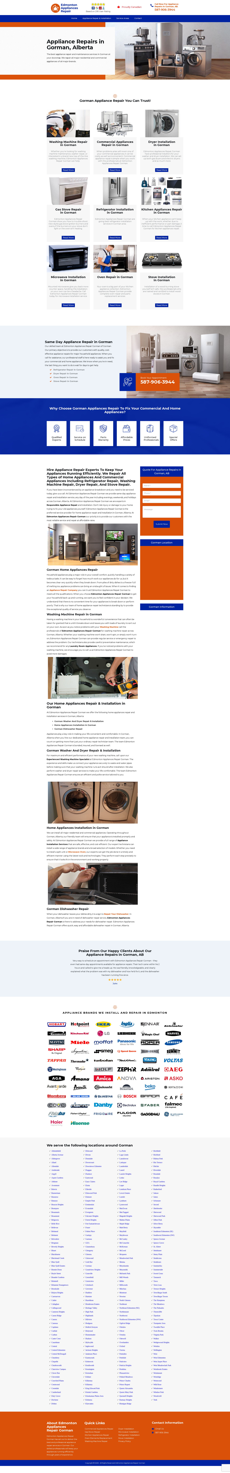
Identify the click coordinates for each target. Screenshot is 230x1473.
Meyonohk (123, 1270)
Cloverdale (55, 1377)
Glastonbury (90, 1247)
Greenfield (89, 1277)
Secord (156, 1205)
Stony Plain (157, 1254)
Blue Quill (55, 1262)
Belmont (54, 1235)
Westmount (157, 1373)
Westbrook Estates (160, 1369)
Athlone (54, 1182)
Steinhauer (157, 1250)
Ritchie (156, 1166)
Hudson (88, 1339)
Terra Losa (157, 1285)
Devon (88, 1155)
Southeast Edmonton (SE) (163, 1231)
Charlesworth (56, 1365)
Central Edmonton (58, 1350)
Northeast (123, 1304)
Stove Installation (126, 1438)
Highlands (89, 1316)
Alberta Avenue (57, 1155)
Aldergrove (55, 1159)
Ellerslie (88, 1189)
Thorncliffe (157, 1312)
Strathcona (157, 1258)
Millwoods (123, 1285)
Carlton (54, 1335)
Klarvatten (89, 1404)
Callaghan (55, 1304)
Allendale (55, 1166)
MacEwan (123, 1208)
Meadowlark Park (126, 1258)
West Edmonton (159, 1358)
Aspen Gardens (57, 1178)
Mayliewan (123, 1235)
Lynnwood (123, 1205)
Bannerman (55, 1193)
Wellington (157, 1350)
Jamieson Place (91, 1354)
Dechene (54, 1400)
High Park (89, 1312)
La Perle (122, 1151)
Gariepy (88, 1235)
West (155, 1354)
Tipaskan (156, 1316)
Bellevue (54, 1228)
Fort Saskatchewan (92, 1224)
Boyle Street (56, 1273)
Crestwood (55, 1385)
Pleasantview (124, 1373)
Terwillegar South (160, 1293)
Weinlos (156, 1346)
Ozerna (122, 1350)
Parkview (123, 1362)
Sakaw (156, 1193)
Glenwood (89, 1258)
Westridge (157, 1377)
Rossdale (156, 1174)
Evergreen (89, 1212)
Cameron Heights (58, 1312)
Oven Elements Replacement (98, 1438)
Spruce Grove (158, 1243)
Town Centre (158, 1319)
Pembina (122, 1369)
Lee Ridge (123, 1182)
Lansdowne (123, 1159)
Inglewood (89, 1346)
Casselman (55, 1342)
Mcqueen (122, 1254)
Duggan (88, 1170)
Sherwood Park (159, 1216)
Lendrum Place (125, 1189)
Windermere (158, 1388)
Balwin (54, 1189)
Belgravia (55, 1220)
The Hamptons (159, 1300)
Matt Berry (123, 1228)
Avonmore (55, 1185)
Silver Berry (158, 1224)
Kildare (88, 1377)
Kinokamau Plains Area (94, 1396)
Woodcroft (157, 1396)
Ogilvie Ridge (124, 1323)
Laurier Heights (125, 1174)
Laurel (121, 1170)
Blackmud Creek (57, 1258)
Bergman (54, 1243)
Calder (53, 1300)
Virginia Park (158, 1335)
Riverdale (157, 1170)
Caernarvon (55, 1296)
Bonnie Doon (56, 1270)
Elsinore (88, 1197)
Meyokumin (124, 1266)
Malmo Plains (124, 1220)
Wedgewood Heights (161, 1342)
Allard (53, 1162)
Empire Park (90, 1201)
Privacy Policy (124, 1441)
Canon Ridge (56, 1316)
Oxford (122, 1346)
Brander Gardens (57, 1277)
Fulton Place (90, 1231)
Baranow (54, 1197)
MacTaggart (124, 1212)
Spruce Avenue (159, 1239)
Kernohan (89, 1373)
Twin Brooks (158, 1331)
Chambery (55, 1358)
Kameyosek (89, 1358)
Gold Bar (88, 1262)
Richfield (156, 1151)
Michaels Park (124, 1273)
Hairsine (88, 1296)
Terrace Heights (159, 1289)
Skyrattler (157, 1228)
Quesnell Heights (125, 1396)
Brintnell (54, 1281)
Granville (88, 1273)
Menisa (122, 1262)
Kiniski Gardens (91, 1392)
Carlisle (54, 1331)
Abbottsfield (56, 1151)
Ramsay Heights (125, 1400)
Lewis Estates (124, 1193)
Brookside (55, 1289)
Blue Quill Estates (58, 1266)
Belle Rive (55, 1224)
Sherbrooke (157, 1208)
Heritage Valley (91, 1308)
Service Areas (122, 18)
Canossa (54, 1323)
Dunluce (88, 1174)
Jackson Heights (91, 1350)
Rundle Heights (159, 1185)
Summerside (158, 1270)
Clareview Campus (58, 1369)
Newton (122, 1296)
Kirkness (88, 1400)
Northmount (124, 1312)
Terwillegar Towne (160, 1296)
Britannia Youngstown (59, 1285)
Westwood (157, 1381)
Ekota (87, 1185)
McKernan (123, 1247)
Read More (68, 170)
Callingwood (56, 1308)
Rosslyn (156, 1178)
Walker (156, 1339)
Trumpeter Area (159, 1323)
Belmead (54, 1231)
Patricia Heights (125, 1365)
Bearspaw (55, 1208)
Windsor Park (158, 1392)
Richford (156, 1155)
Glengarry (89, 1250)
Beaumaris (55, 1212)
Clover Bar (55, 1373)
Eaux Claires (90, 1182)
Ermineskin (89, 1205)
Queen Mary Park (126, 1392)
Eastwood (89, 1178)
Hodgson (88, 1323)
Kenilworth (89, 1365)
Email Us (159, 1429)
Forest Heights (90, 1220)
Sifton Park (157, 1220)
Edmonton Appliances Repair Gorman (130, 1463)
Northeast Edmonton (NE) (129, 1308)
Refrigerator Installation (129, 1435)
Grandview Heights (92, 1270)
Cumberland (56, 1392)
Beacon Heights (57, 1205)
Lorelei (122, 1197)
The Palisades (158, 1308)
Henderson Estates (92, 1304)
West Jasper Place (160, 1362)
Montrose (123, 1293)
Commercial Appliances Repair (99, 1429)
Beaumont (55, 1216)
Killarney (88, 1385)
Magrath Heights (125, 1216)
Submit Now (162, 524)
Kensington (89, 1369)
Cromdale (55, 1388)
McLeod (122, 1250)
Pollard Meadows (126, 1377)
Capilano (54, 1327)
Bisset (53, 1250)
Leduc (121, 1178)
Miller (121, 1281)
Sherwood (157, 1212)
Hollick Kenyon (91, 1327)
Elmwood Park (91, 1193)
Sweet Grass (158, 1273)
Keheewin (89, 1362)
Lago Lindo (123, 1155)
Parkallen (122, 1354)
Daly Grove (55, 1396)
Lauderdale (123, 1166)
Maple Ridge (124, 1224)
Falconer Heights (91, 1216)
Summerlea (157, 1266)
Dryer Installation (126, 1429)
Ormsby (122, 1335)
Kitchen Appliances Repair (97, 1435)
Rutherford (157, 1189)
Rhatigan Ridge (125, 1404)
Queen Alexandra (126, 1388)
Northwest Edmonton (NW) (130, 1319)
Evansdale (89, 1208)
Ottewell (122, 1339)
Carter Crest (55, 1339)
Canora (54, 1319)
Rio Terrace (157, 1162)
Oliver (121, 1331)
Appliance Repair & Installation (97, 18)
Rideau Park (158, 1159)
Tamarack (157, 1277)
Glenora (88, 1254)
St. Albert (157, 1247)
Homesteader (90, 1335)
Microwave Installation (128, 1432)
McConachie (124, 1243)
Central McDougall (58, 1354)
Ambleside (55, 1170)
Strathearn (157, 1262)
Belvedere (55, 1239)
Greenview (89, 1281)
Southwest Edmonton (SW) (163, 1235)
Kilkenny (88, 1381)
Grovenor (89, 1289)
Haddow (88, 1293)
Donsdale (89, 1159)
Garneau (88, 1239)
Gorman (88, 1266)
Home (74, 18)
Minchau (122, 1289)
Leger (121, 1185)
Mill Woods (123, 1277)
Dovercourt (89, 1162)
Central (54, 1346)
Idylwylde (89, 1342)
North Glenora (124, 1300)
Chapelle (54, 1362)
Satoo (155, 1197)
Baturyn (54, 1201)
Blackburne (55, 1254)
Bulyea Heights (57, 1293)
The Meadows (158, 1304)
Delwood (88, 1151)
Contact (138, 18)
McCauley (123, 1239)
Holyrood (89, 1331)
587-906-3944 (165, 9)
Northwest (123, 1316)
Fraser (87, 1228)
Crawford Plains (57, 1381)
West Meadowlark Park (162, 1365)
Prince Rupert (124, 1385)
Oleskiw (122, 1327)
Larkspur (122, 1162)
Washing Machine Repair (96, 1441)
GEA (87, 1243)
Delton (54, 1404)
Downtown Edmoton (93, 1166)
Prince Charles (124, 1381)
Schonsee (157, 1201)
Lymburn (122, 1201)
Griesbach (89, 1285)
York (155, 1400)
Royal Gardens (159, 1182)
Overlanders (124, 1342)
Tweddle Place (159, 1327)
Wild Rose (157, 1385)
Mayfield (122, 1231)
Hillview (88, 1319)
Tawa (155, 1281)
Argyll (53, 1174)
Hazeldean (89, 1300)
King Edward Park (92, 1388)
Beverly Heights (57, 1247)
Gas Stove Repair (92, 1432)
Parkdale (122, 1358)
